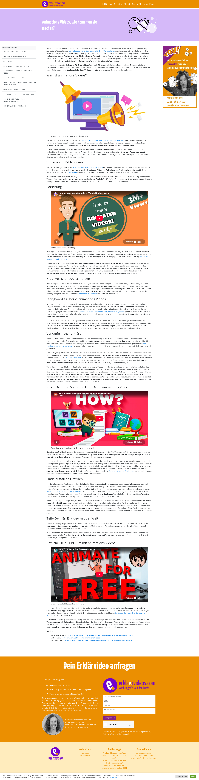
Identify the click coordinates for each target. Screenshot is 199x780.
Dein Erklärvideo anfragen (15, 106)
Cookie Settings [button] (182, 776)
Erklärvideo (107, 4)
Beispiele (118, 4)
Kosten (135, 4)
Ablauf (127, 4)
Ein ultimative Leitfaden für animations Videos (81, 638)
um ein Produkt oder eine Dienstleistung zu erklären (103, 140)
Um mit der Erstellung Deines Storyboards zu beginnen (101, 312)
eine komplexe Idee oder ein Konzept (87, 167)
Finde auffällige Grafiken (14, 89)
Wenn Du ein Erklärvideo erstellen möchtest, (65, 491)
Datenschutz (85, 755)
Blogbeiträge (114, 749)
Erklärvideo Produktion (87, 294)
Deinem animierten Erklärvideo (121, 471)
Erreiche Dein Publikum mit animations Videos (15, 100)
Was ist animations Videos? (15, 52)
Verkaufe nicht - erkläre (13, 78)
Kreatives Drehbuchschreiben (16, 66)
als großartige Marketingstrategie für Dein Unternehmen (91, 51)
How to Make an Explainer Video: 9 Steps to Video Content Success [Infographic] (100, 635)
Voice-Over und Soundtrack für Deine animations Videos (19, 84)
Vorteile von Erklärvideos (14, 57)
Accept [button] (193, 776)
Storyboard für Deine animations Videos (18, 72)
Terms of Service (118, 734)
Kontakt (152, 4)
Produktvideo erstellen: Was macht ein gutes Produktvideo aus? (114, 755)
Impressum (84, 753)
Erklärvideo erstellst (72, 358)
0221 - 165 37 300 (146, 755)
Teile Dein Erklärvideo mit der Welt (18, 94)
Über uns (143, 4)
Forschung (7, 61)
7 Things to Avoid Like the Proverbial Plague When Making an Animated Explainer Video (97, 640)
